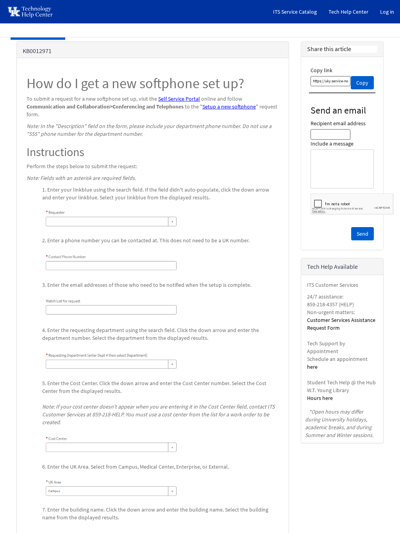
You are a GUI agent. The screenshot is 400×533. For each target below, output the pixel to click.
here (312, 366)
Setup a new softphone (229, 106)
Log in (387, 11)
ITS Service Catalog (295, 11)
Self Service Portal (179, 98)
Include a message (332, 143)
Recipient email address (338, 123)
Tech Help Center (348, 11)
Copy (362, 82)
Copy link (321, 70)
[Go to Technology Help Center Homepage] (30, 11)
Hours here (320, 398)
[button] (362, 233)
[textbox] (331, 81)
